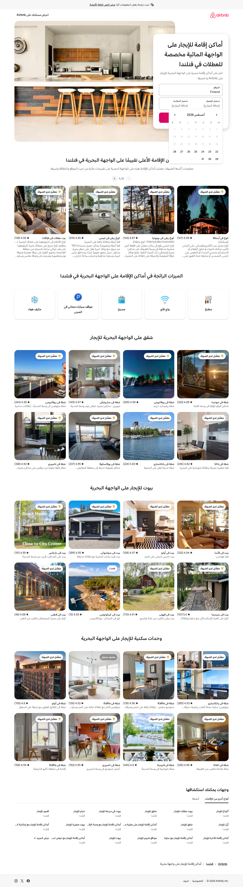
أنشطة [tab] (195, 798)
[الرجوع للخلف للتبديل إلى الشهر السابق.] (216, 115)
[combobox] (191, 92)
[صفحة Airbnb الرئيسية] (219, 15)
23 (209, 151)
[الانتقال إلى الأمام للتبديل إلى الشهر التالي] (175, 115)
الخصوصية (197, 880)
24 (202, 151)
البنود (186, 880)
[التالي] (114, 179)
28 (174, 151)
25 (195, 151)
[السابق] (128, 179)
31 (202, 159)
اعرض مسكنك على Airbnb (33, 15)
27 (181, 151)
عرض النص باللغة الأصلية (102, 4)
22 (216, 151)
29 (216, 159)
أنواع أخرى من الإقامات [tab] (217, 798)
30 (209, 159)
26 (188, 151)
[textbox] (207, 106)
